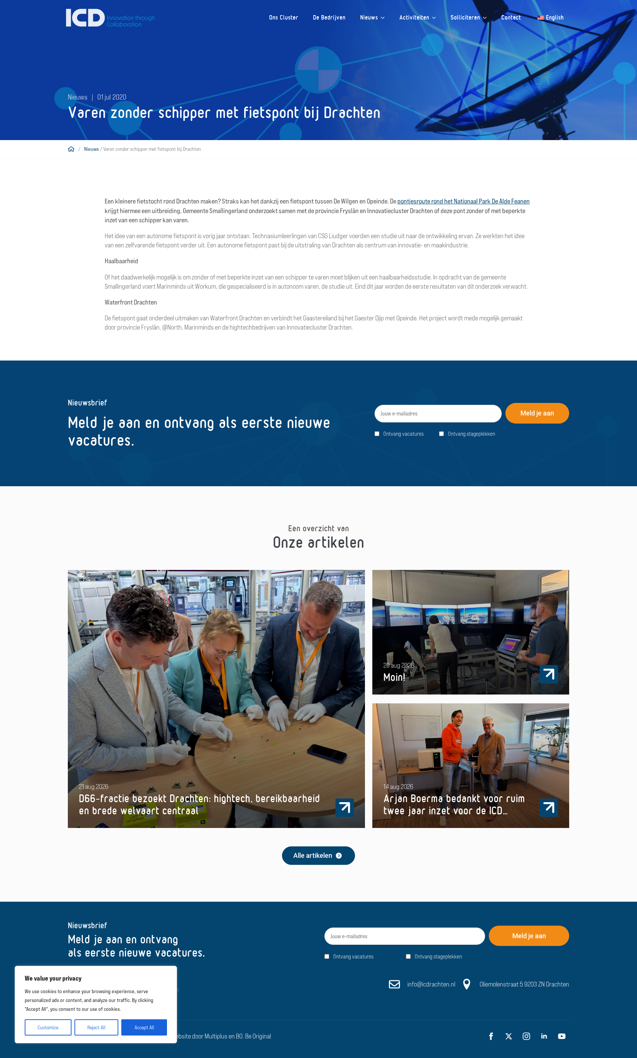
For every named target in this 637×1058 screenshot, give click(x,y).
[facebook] (491, 1036)
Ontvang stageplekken (471, 434)
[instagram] (526, 1036)
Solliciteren (465, 17)
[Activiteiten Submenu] (436, 17)
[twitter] (508, 1036)
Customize (48, 1027)
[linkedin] (544, 1036)
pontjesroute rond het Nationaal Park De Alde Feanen (463, 201)
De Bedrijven (329, 17)
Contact (511, 17)
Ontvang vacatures (403, 434)
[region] (96, 1004)
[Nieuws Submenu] (385, 17)
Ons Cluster (283, 17)
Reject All (96, 1027)
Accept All (144, 1027)
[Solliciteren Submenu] (487, 17)
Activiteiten (414, 17)
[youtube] (561, 1036)
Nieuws (369, 17)
